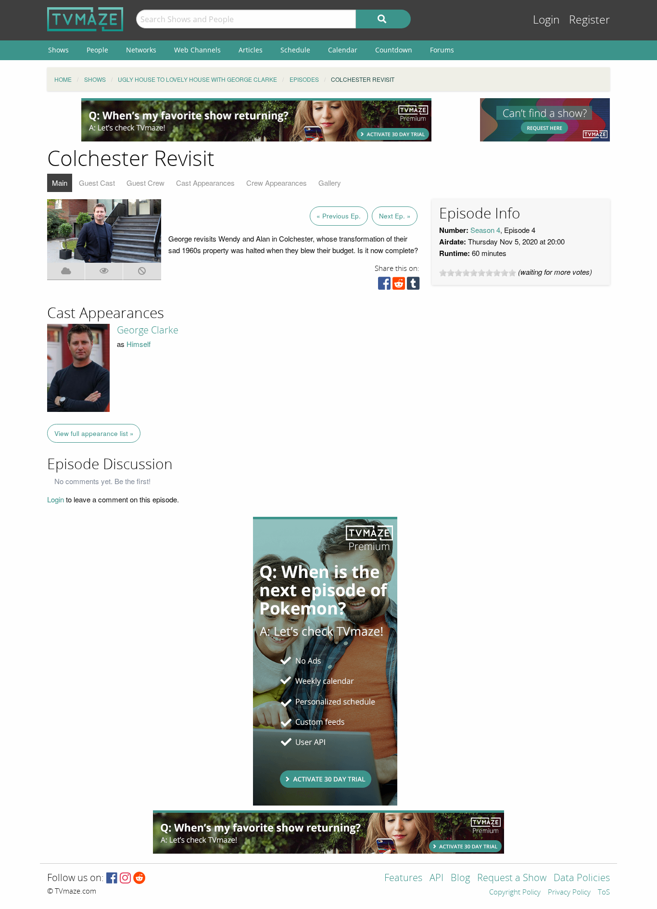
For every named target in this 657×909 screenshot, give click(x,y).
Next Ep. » (395, 215)
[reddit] (398, 286)
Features (403, 878)
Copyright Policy (515, 892)
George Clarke (147, 330)
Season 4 (485, 230)
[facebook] (384, 286)
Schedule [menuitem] (295, 49)
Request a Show (511, 878)
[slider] (477, 273)
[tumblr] (413, 286)
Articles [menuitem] (251, 49)
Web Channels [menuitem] (197, 49)
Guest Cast (97, 183)
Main (59, 183)
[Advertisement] (256, 119)
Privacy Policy (569, 892)
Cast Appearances (205, 183)
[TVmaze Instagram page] (125, 878)
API (436, 878)
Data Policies (582, 878)
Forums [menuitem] (442, 49)
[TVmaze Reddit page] (139, 878)
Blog (460, 878)
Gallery (329, 183)
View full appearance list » (94, 433)
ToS (604, 892)
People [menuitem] (97, 49)
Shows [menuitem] (58, 49)
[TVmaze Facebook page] (111, 878)
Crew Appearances (276, 183)
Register (589, 19)
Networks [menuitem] (141, 49)
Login (546, 19)
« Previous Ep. (338, 215)
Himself (138, 344)
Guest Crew (145, 183)
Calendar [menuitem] (342, 49)
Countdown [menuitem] (393, 49)
